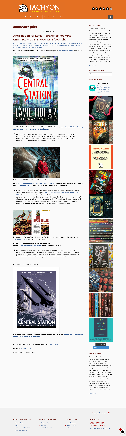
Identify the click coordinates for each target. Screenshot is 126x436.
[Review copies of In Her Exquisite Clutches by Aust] (101, 206)
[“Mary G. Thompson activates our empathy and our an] (101, 280)
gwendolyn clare (18, 45)
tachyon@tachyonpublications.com (100, 428)
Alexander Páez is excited (31, 245)
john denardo (35, 45)
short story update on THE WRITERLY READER (36, 183)
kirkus (53, 45)
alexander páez (43, 43)
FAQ (16, 425)
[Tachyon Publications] (39, 13)
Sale (31, 17)
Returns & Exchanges (21, 430)
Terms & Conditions (46, 428)
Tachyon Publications (100, 413)
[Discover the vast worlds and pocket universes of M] (101, 256)
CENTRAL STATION (66, 51)
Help (68, 428)
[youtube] (100, 8)
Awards (46, 17)
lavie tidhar (58, 45)
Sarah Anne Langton (28, 348)
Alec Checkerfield (19, 43)
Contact (62, 17)
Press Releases (71, 423)
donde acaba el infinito (65, 43)
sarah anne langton (68, 45)
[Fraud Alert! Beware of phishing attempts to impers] (101, 157)
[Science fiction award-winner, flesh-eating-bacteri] (101, 132)
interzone (27, 45)
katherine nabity (45, 45)
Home (17, 17)
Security (43, 425)
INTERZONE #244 (21, 239)
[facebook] (96, 8)
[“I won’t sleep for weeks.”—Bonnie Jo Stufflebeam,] (101, 107)
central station (53, 43)
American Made (71, 425)
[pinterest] (107, 8)
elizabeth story (78, 43)
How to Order (19, 423)
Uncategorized (32, 43)
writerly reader (37, 47)
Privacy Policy (45, 423)
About (38, 17)
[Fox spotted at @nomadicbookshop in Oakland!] (101, 305)
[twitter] (93, 8)
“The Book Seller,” (25, 185)
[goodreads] (104, 8)
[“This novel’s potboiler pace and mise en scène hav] (101, 182)
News (54, 17)
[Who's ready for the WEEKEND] (101, 231)
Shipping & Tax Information (23, 428)
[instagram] (111, 8)
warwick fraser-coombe (25, 47)
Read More (92, 65)
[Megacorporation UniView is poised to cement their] (101, 330)
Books (25, 17)
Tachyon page (53, 344)
